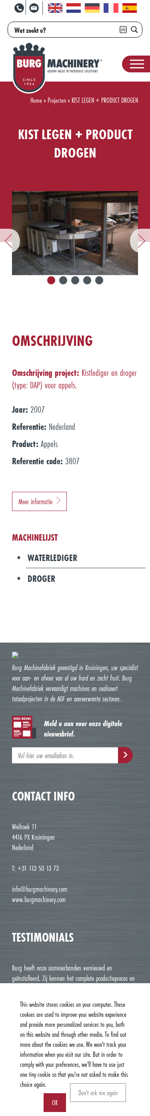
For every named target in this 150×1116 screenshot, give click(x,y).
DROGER (41, 578)
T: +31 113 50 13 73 (35, 868)
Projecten (57, 100)
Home (36, 100)
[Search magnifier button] (134, 29)
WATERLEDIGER (52, 557)
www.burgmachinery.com (39, 899)
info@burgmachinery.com (39, 889)
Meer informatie (35, 501)
